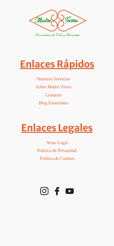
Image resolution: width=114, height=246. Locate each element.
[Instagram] (44, 191)
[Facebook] (57, 191)
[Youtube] (69, 191)
